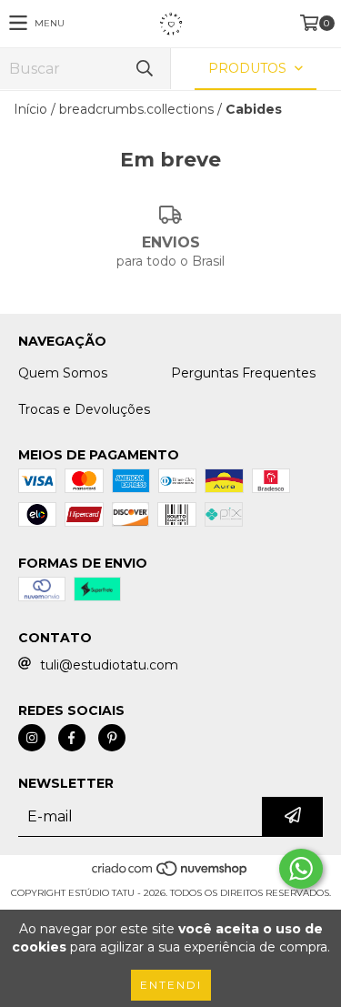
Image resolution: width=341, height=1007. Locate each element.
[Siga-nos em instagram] (31, 737)
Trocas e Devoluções (84, 409)
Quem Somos (62, 373)
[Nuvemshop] (170, 875)
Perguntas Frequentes (243, 373)
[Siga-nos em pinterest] (111, 737)
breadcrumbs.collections (136, 109)
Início (30, 109)
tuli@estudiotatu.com (109, 665)
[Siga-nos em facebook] (71, 737)
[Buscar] (143, 68)
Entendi (171, 985)
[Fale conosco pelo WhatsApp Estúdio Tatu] (301, 869)
